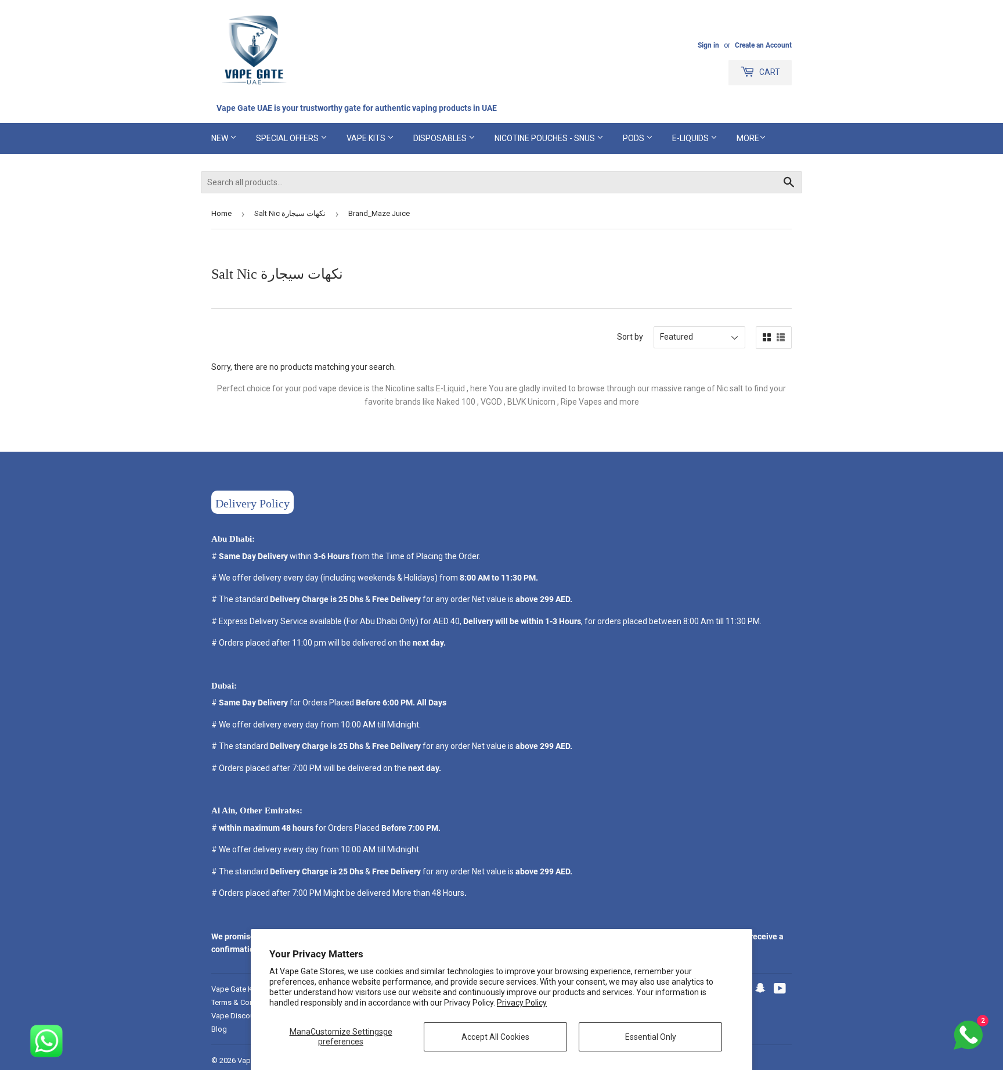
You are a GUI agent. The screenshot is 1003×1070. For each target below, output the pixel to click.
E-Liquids (691, 138)
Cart (768, 72)
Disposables (440, 138)
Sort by (630, 336)
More (748, 138)
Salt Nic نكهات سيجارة (290, 213)
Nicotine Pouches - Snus (546, 138)
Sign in (708, 45)
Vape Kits (367, 138)
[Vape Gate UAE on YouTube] (780, 990)
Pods (634, 138)
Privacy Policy (522, 1002)
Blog (219, 1029)
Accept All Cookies (495, 1037)
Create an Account (763, 45)
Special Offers (288, 138)
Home (221, 213)
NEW (220, 138)
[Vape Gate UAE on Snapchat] (760, 990)
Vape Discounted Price (249, 1015)
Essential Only (650, 1037)
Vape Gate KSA (236, 989)
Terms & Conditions (244, 1002)
